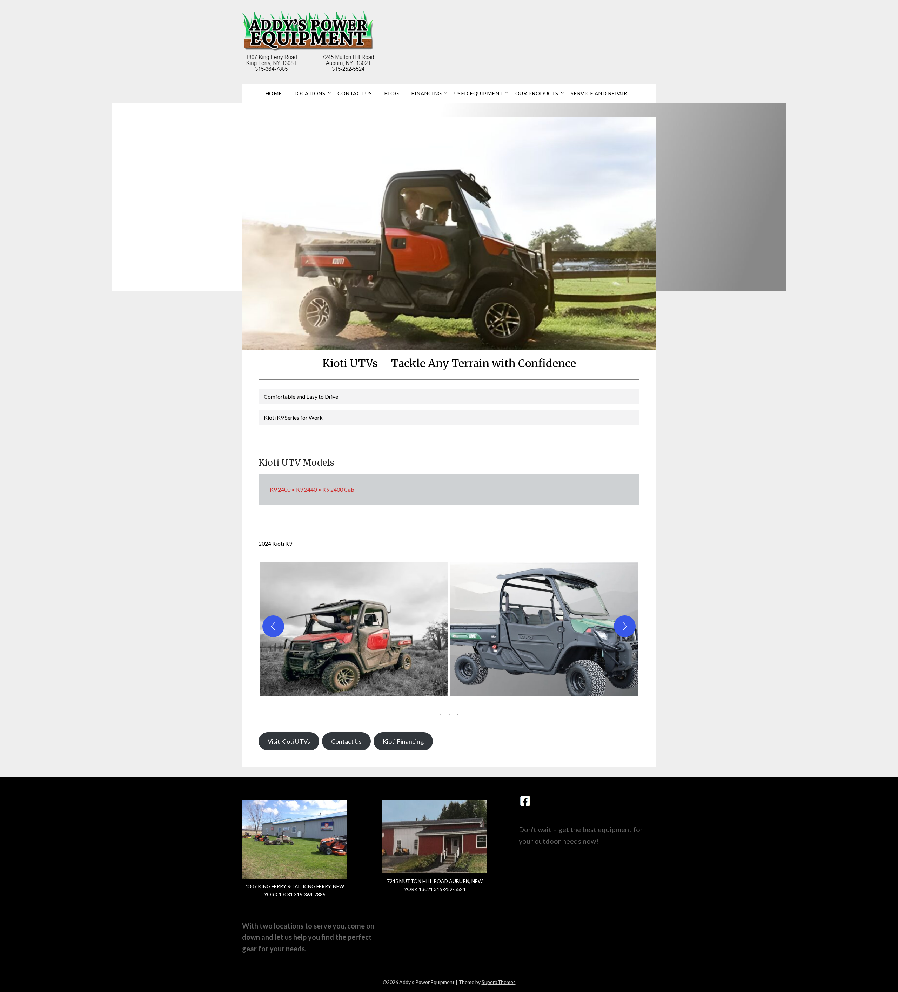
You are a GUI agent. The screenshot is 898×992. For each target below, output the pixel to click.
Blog (391, 93)
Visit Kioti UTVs (289, 741)
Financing (426, 93)
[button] (354, 626)
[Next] (625, 626)
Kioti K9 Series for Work (293, 417)
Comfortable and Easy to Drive (301, 396)
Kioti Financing (403, 741)
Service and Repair (599, 93)
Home (273, 93)
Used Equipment (478, 93)
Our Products (536, 93)
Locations (310, 93)
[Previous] (273, 626)
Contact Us (354, 93)
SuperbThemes (499, 982)
